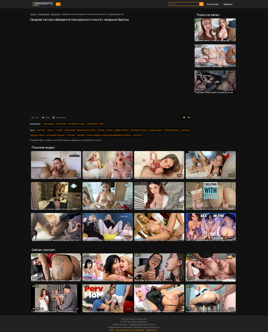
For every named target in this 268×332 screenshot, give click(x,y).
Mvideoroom (151, 330)
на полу (137, 135)
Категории (213, 4)
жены (51, 130)
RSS (111, 330)
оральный (69, 130)
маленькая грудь (86, 130)
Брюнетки (61, 123)
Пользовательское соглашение (129, 330)
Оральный (91, 123)
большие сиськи (55, 135)
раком (101, 130)
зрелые (81, 135)
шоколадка (156, 130)
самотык (185, 130)
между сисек (38, 135)
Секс (101, 123)
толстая (70, 135)
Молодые (48, 123)
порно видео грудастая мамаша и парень (109, 135)
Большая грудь (76, 123)
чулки (59, 130)
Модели (228, 4)
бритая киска (171, 130)
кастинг (41, 130)
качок (109, 130)
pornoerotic (42, 3)
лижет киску (121, 130)
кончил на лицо (139, 130)
